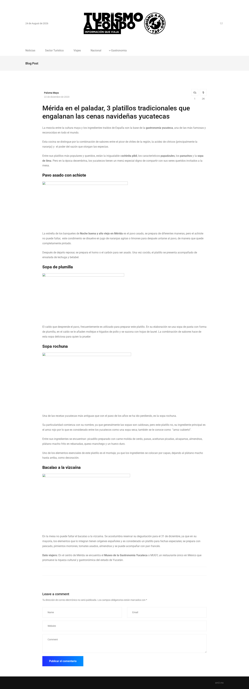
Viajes (77, 50)
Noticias (30, 50)
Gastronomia (119, 50)
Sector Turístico (54, 50)
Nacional (96, 50)
